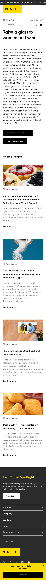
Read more (8, 226)
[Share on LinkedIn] (41, 25)
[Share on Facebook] (31, 25)
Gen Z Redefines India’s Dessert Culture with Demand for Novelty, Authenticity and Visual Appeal (21, 199)
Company (7, 513)
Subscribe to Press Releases (18, 132)
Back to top (10, 541)
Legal (5, 526)
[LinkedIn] (22, 562)
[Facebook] (10, 562)
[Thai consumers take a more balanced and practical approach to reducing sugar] (23, 249)
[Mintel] (12, 9)
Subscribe (10, 496)
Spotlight (7, 520)
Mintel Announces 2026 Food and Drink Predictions (21, 352)
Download (25, 2)
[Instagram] (4, 562)
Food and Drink (9, 24)
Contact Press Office (15, 141)
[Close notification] (43, 565)
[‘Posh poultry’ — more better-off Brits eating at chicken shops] (23, 404)
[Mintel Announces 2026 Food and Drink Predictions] (23, 330)
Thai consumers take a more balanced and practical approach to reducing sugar (22, 273)
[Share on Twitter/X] (36, 25)
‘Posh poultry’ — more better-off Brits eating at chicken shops (20, 426)
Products (7, 507)
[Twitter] (16, 562)
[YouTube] (28, 562)
